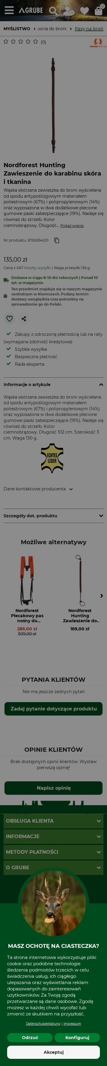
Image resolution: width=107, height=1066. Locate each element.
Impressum (72, 1024)
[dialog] (53, 533)
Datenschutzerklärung (43, 1024)
